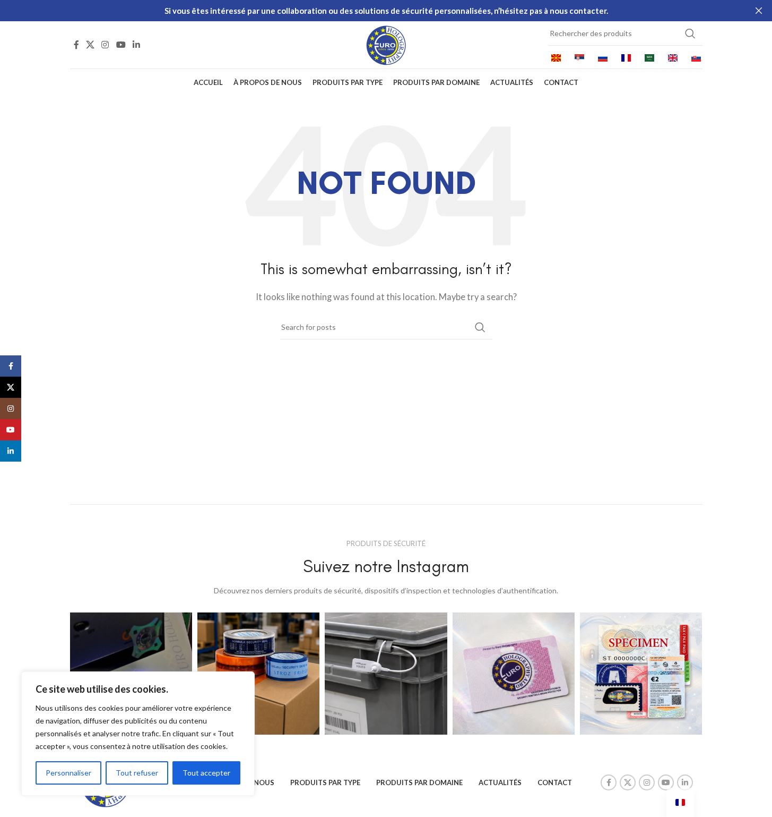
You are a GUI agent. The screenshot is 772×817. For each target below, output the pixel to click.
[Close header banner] (758, 10)
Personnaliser (68, 772)
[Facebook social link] (76, 45)
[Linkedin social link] (136, 45)
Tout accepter (206, 772)
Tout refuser (137, 772)
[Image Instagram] (258, 673)
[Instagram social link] (105, 45)
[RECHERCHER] (690, 33)
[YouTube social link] (120, 45)
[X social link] (90, 45)
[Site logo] (386, 43)
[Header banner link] (386, 10)
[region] (138, 733)
